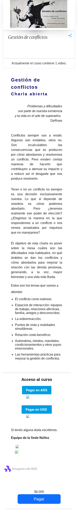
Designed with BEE (24, 468)
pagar (39, 499)
